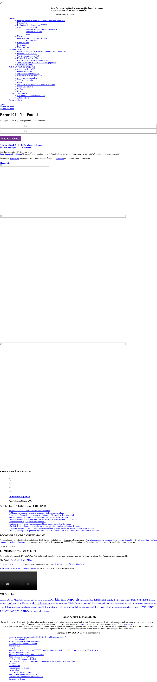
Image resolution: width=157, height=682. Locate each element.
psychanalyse (126, 603)
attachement (27, 600)
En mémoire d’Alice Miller (21, 560)
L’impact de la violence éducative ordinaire (33, 60)
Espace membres (15, 100)
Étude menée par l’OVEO (27, 54)
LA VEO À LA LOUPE (18, 49)
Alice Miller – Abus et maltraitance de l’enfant (18, 568)
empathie (3, 603)
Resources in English (25, 65)
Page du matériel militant (10, 154)
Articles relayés (23, 98)
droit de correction (122, 600)
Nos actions (21, 36)
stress (17, 607)
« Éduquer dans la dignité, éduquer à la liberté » (27, 522)
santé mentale (151, 603)
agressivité (3, 600)
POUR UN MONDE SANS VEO (22, 67)
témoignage (14, 159)
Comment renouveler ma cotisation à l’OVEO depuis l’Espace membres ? (37, 637)
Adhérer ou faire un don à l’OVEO (30, 27)
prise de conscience (115, 603)
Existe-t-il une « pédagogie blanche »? (70, 564)
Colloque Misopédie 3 (19, 496)
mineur (53, 603)
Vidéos (20, 89)
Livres (19, 82)
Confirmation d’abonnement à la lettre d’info (26, 677)
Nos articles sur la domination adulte (31, 96)
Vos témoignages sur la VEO (28, 56)
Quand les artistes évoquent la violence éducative (36, 85)
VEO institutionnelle (25, 80)
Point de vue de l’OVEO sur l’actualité (32, 38)
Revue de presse (32, 40)
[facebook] (7, 109)
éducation (38, 611)
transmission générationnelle (32, 607)
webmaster (130, 624)
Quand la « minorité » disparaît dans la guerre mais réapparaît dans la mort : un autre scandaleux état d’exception (52, 528)
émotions (47, 611)
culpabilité (83, 600)
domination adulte (103, 599)
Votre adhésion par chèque (19, 668)
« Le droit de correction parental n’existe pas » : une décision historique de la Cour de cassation (45, 526)
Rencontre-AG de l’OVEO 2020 (21, 657)
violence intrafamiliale (68, 607)
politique (105, 603)
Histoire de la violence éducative (29, 58)
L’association (22, 23)
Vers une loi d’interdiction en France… (32, 76)
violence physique (85, 607)
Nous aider (21, 45)
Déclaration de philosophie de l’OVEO (32, 25)
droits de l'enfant (139, 599)
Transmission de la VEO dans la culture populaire (36, 62)
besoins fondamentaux (44, 600)
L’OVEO (12, 18)
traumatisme (51, 607)
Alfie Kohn (10, 600)
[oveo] (1, 3)
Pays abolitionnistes (24, 71)
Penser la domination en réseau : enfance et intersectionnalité (109, 540)
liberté (31, 603)
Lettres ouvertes (23, 43)
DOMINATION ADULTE (19, 93)
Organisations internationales (28, 74)
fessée (10, 603)
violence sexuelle (121, 607)
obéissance (63, 603)
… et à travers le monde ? (27, 78)
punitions (136, 603)
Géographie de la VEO (26, 69)
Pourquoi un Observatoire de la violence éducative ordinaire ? (41, 21)
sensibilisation (7, 607)
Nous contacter (23, 47)
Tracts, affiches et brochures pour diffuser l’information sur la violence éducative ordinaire (43, 661)
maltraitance (44, 603)
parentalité (88, 603)
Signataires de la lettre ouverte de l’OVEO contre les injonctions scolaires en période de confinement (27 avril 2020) (53, 650)
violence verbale (134, 607)
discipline (89, 600)
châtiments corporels (65, 599)
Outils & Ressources (25, 87)
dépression (151, 600)
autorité (34, 600)
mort (57, 603)
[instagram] (7, 106)
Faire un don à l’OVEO (18, 639)
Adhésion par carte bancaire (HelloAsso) (41, 29)
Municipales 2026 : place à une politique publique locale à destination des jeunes (40, 524)
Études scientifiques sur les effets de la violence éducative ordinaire (43, 51)
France (15, 603)
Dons (28, 34)
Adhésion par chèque (34, 32)
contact (81, 624)
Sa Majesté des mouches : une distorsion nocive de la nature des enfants (36, 513)
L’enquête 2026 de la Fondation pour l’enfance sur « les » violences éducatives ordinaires (43, 519)
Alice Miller (18, 600)
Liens (19, 91)
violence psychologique (103, 607)
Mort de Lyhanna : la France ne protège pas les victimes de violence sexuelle (38, 517)
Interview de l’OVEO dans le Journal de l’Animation (29, 511)
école (31, 611)
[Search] (26, 126)
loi (34, 603)
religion (143, 603)
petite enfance (97, 603)
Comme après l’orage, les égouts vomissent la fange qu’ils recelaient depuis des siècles (42, 515)
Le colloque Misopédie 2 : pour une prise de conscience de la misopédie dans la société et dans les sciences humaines (54, 530)
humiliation (23, 603)
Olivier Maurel (75, 603)
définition (60, 159)
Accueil (3, 104)
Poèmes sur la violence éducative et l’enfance (26, 655)
